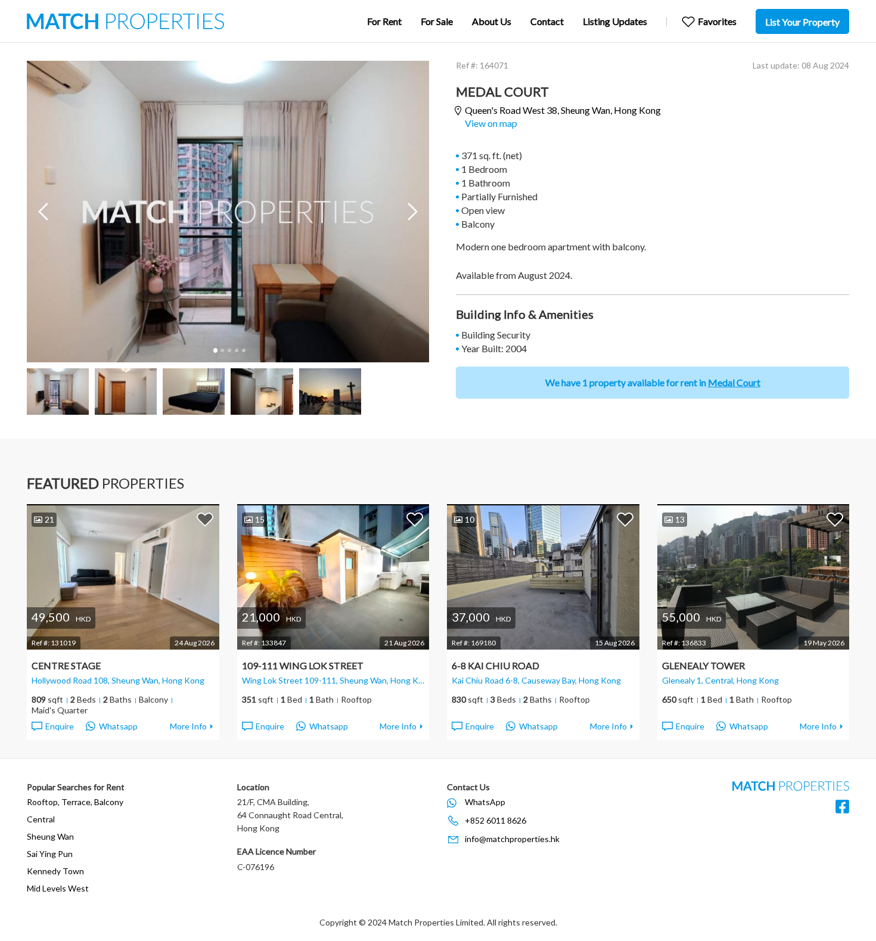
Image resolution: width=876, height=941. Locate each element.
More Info (188, 726)
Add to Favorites (205, 519)
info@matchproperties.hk (512, 839)
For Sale (437, 21)
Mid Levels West (58, 888)
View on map (491, 123)
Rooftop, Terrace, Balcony (75, 802)
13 (680, 519)
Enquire (59, 726)
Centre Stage (66, 665)
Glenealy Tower (703, 665)
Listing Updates (615, 21)
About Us (491, 21)
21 (49, 519)
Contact (547, 21)
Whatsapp (118, 726)
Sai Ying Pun (50, 854)
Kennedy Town (55, 871)
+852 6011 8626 (495, 820)
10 (469, 519)
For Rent (384, 21)
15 (260, 519)
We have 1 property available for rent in (652, 382)
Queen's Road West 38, (563, 110)
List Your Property (802, 21)
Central (41, 819)
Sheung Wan (50, 836)
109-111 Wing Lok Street (303, 665)
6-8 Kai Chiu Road (495, 665)
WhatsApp (485, 802)
